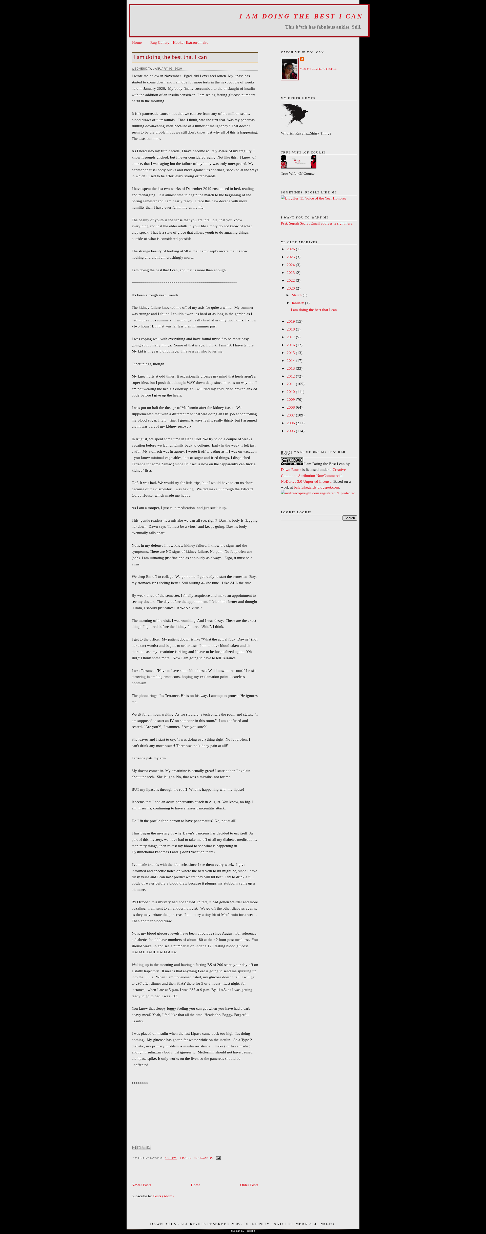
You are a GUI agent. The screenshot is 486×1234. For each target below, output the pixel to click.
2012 (291, 376)
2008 (291, 407)
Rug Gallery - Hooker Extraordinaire (179, 42)
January (298, 303)
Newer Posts (141, 1185)
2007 (291, 415)
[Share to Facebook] (148, 1147)
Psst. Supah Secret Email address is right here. (317, 223)
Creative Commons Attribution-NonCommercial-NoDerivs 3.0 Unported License (313, 475)
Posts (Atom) (163, 1196)
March (297, 295)
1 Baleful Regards (196, 1158)
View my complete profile (318, 69)
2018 (291, 329)
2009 (291, 399)
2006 (291, 423)
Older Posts (249, 1185)
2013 (291, 368)
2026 (291, 249)
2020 (291, 288)
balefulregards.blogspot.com (316, 487)
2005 (291, 431)
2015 (291, 352)
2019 (291, 321)
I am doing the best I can (301, 16)
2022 (291, 280)
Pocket (249, 1230)
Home (137, 42)
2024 (291, 264)
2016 (291, 345)
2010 (291, 391)
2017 (291, 337)
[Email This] (133, 1147)
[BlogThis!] (138, 1147)
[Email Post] (217, 1158)
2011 (291, 384)
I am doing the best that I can (170, 56)
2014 (291, 360)
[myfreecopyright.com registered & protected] (318, 493)
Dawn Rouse (291, 469)
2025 (291, 257)
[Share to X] (143, 1147)
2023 (291, 272)
